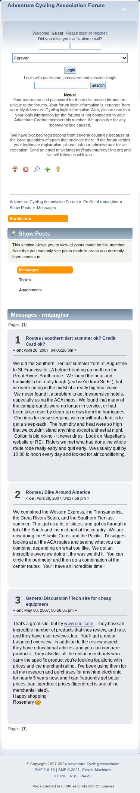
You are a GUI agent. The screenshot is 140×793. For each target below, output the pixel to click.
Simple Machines (96, 770)
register (100, 33)
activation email (86, 38)
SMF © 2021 (69, 770)
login (83, 33)
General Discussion (47, 598)
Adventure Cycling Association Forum (56, 5)
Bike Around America (67, 492)
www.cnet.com (78, 623)
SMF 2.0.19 (45, 770)
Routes (33, 338)
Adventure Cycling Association (93, 764)
